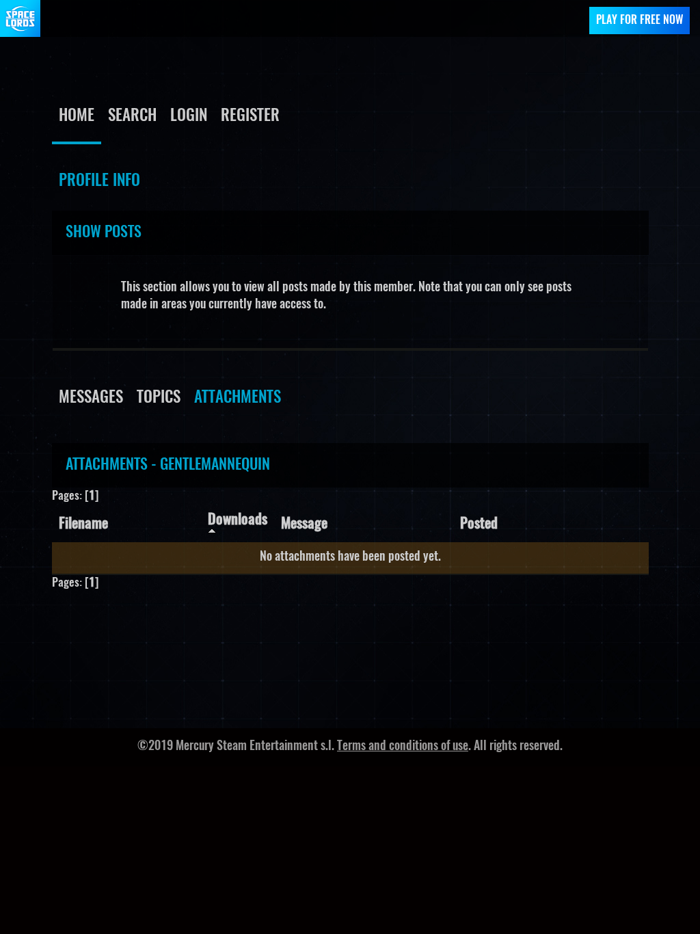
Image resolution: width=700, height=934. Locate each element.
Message (304, 524)
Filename (83, 524)
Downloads (237, 520)
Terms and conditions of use (402, 746)
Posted (479, 524)
